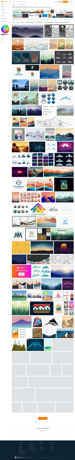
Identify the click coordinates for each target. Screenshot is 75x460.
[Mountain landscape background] (51, 284)
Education (20, 449)
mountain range (52, 106)
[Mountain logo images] (51, 147)
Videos (18, 1)
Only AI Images (4, 12)
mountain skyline (45, 114)
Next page (42, 418)
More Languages (53, 450)
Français (52, 449)
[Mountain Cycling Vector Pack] (17, 407)
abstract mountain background (30, 22)
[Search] (70, 4)
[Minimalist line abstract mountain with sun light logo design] (38, 234)
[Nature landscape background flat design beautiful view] (22, 322)
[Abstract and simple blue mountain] (66, 98)
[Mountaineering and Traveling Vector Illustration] (20, 85)
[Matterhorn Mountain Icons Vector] (64, 159)
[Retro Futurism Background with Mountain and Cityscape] (68, 284)
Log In (71, 1)
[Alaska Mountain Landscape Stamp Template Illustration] (18, 134)
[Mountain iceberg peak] (19, 370)
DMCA (30, 445)
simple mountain (45, 106)
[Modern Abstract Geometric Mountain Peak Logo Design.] (18, 234)
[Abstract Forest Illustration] (20, 308)
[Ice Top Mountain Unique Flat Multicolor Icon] (19, 345)
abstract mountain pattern (67, 22)
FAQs (40, 444)
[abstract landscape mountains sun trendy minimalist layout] (37, 322)
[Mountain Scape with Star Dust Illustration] (19, 259)
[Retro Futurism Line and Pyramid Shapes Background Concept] (65, 147)
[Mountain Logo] (65, 221)
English (52, 444)
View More (68, 15)
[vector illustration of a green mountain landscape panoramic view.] (65, 197)
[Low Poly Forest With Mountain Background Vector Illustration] (19, 296)
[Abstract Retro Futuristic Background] (20, 172)
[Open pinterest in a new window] (26, 457)
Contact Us (41, 445)
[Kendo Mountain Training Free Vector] (19, 110)
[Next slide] (72, 22)
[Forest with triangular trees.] (65, 407)
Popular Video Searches (32, 450)
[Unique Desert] (48, 197)
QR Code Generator (21, 453)
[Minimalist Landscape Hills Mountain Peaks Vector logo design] (23, 395)
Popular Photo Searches (32, 449)
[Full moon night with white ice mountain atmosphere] (41, 358)
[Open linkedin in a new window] (25, 457)
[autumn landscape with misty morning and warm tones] (38, 370)
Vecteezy (20, 445)
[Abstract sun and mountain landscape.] (15, 98)
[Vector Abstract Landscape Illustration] (20, 147)
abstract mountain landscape (49, 22)
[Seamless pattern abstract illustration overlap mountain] (37, 333)
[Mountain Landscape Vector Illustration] (34, 110)
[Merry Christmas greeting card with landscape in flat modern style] (35, 134)
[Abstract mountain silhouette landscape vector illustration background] (42, 247)
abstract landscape (22, 329)
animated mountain (46, 109)
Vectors (10, 1)
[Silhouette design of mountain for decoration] (51, 381)
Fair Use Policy (58, 457)
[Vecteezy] (4, 2)
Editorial (21, 1)
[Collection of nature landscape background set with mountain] (26, 284)
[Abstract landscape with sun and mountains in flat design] (49, 333)
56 (47, 422)
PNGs (18, 22)
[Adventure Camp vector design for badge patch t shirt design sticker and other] (41, 308)
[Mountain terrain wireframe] (35, 345)
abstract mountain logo (39, 22)
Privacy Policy (54, 457)
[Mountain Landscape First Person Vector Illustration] (64, 134)
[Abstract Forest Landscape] (47, 57)
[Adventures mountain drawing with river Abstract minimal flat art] (35, 172)
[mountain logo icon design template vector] (68, 370)
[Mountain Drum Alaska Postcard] (50, 134)
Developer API (21, 450)
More (25, 1)
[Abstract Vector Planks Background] (20, 381)
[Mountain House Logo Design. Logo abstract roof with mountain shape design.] (38, 209)
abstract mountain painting (58, 22)
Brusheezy (20, 444)
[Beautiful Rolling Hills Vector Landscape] (49, 72)
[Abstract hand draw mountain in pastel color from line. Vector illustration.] (68, 322)
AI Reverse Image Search (22, 451)
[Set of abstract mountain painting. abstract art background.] (59, 31)
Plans (57, 1)
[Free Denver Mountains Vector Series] (30, 407)
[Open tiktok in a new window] (27, 457)
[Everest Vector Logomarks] (65, 85)
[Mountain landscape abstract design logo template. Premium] (25, 72)
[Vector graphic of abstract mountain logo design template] (19, 184)
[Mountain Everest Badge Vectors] (48, 98)
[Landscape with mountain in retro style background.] (65, 110)
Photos (14, 1)
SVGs (14, 22)
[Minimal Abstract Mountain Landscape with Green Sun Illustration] (63, 345)
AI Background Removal (22, 452)
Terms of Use (50, 457)
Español (52, 445)
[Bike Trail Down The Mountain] (29, 98)
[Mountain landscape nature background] (46, 407)
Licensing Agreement (32, 444)
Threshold (2, 38)
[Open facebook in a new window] (22, 457)
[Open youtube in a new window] (30, 457)
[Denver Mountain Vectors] (41, 271)
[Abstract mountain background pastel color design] (63, 358)
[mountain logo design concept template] (53, 209)
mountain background (23, 334)
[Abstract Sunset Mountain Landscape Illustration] (59, 172)
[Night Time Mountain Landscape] (64, 184)
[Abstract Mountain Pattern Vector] (21, 247)
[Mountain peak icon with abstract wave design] (52, 322)
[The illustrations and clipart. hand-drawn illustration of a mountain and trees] (55, 122)
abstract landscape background (47, 111)
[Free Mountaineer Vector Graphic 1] (64, 57)
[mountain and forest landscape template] (62, 234)
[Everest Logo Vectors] (21, 159)
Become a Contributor (42, 449)
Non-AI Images (4, 13)
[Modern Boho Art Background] (58, 308)
